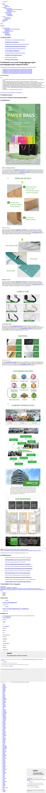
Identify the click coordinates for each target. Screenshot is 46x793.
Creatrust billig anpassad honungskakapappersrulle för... (18, 581)
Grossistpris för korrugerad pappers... (13, 55)
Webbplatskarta (9, 587)
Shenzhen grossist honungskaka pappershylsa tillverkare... (18, 577)
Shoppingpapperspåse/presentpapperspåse (14, 9)
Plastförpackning (8, 12)
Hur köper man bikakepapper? (10, 602)
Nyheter (4, 16)
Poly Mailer (9, 13)
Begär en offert (3, 586)
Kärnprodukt (7, 6)
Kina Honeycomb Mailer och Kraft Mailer (14, 589)
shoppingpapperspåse (36, 232)
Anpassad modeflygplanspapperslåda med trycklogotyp (18, 564)
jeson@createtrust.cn (11, 92)
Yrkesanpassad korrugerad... (11, 59)
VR (3, 21)
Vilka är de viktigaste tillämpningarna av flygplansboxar (16, 608)
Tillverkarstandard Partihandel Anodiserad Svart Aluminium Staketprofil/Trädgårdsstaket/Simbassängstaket (22, 550)
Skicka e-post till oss (4, 92)
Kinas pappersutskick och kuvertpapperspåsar (24, 588)
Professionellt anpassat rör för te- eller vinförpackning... (18, 573)
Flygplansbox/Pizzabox (11, 11)
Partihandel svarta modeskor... (12, 42)
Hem (3, 3)
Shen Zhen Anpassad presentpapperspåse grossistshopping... (19, 568)
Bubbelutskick (9, 14)
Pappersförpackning (8, 8)
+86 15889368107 (18, 92)
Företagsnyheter (8, 17)
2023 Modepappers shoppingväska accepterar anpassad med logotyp (16, 549)
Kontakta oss (5, 20)
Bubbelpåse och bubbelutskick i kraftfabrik (8, 588)
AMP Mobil (15, 587)
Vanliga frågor (5, 19)
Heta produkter (3, 587)
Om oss (4, 4)
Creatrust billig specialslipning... (12, 50)
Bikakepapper (9, 10)
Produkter (4, 7)
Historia (6, 5)
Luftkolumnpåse (10, 15)
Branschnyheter (7, 18)
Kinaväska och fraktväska (27, 589)
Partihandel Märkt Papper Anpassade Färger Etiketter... (18, 559)
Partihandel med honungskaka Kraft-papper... (15, 46)
